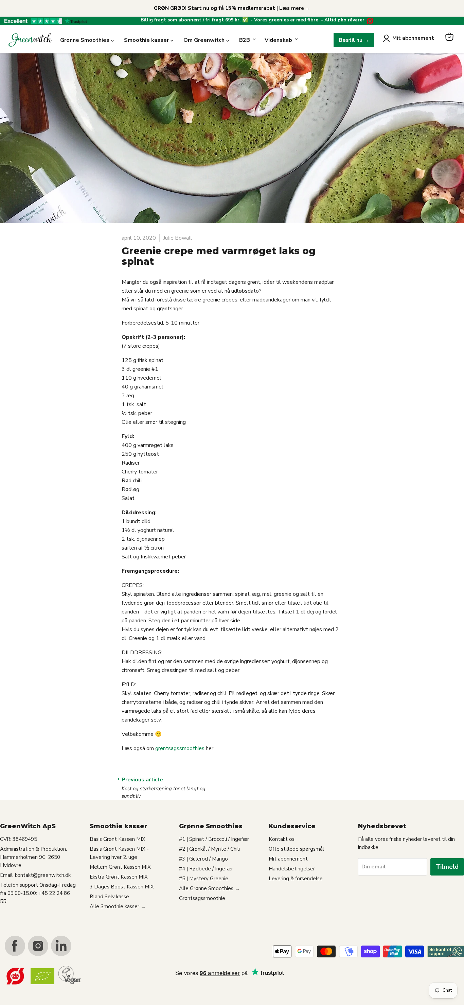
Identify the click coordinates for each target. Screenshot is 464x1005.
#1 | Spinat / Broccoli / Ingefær (214, 839)
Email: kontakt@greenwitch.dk (35, 875)
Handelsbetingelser (292, 868)
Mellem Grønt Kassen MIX (120, 867)
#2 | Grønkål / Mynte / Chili (209, 849)
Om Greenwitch (204, 40)
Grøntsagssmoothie (202, 898)
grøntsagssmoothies (179, 748)
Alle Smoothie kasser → (118, 906)
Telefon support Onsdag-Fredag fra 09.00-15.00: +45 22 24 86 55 (38, 893)
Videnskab (278, 40)
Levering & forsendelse (296, 878)
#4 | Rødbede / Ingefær (206, 868)
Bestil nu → (354, 40)
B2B (244, 40)
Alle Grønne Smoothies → (209, 888)
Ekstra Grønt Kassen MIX (119, 876)
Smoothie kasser (146, 40)
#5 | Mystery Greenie (203, 878)
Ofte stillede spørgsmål (296, 849)
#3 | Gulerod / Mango (203, 858)
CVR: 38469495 (18, 839)
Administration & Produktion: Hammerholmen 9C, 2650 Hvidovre (33, 857)
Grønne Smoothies (84, 40)
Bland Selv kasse (109, 896)
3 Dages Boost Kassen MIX (122, 886)
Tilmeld (447, 867)
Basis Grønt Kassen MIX (117, 839)
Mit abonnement (413, 38)
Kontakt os (282, 839)
